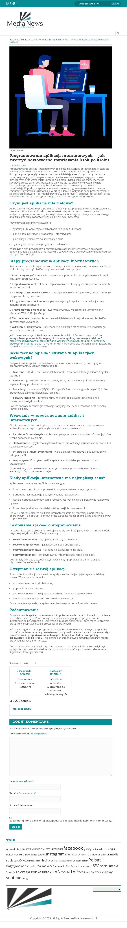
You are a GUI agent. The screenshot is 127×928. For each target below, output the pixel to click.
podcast (77, 860)
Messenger (34, 860)
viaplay (107, 872)
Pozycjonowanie (17, 866)
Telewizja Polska (28, 872)
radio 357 (35, 866)
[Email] (47, 663)
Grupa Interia (101, 849)
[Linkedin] (39, 663)
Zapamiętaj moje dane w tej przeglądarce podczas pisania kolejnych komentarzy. (60, 820)
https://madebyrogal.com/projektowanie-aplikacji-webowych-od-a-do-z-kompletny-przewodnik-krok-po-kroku (57, 342)
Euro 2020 (45, 849)
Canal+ (36, 848)
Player (69, 860)
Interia (69, 854)
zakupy (25, 878)
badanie (18, 849)
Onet (53, 860)
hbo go (29, 854)
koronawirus (82, 854)
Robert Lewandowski (81, 866)
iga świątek (40, 854)
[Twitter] (35, 663)
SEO (96, 865)
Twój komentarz (29, 733)
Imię (22, 781)
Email (23, 793)
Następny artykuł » (55, 672)
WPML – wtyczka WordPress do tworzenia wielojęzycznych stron (55, 689)
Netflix (45, 860)
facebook (73, 848)
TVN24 (65, 872)
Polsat (94, 860)
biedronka (27, 848)
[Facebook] (31, 663)
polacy (85, 860)
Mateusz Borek (100, 854)
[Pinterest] (43, 663)
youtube (13, 877)
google (89, 848)
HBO (21, 854)
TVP (74, 871)
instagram (55, 854)
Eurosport (57, 849)
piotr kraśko (61, 861)
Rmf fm (66, 866)
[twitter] (118, 33)
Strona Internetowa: (21, 805)
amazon (10, 849)
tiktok (46, 871)
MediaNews (14, 40)
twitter (95, 872)
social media (109, 866)
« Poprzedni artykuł (24, 672)
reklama (58, 866)
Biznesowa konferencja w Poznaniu (25, 683)
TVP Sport (84, 872)
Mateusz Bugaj (22, 709)
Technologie (26, 40)
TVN (56, 871)
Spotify (10, 872)
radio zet (48, 866)
